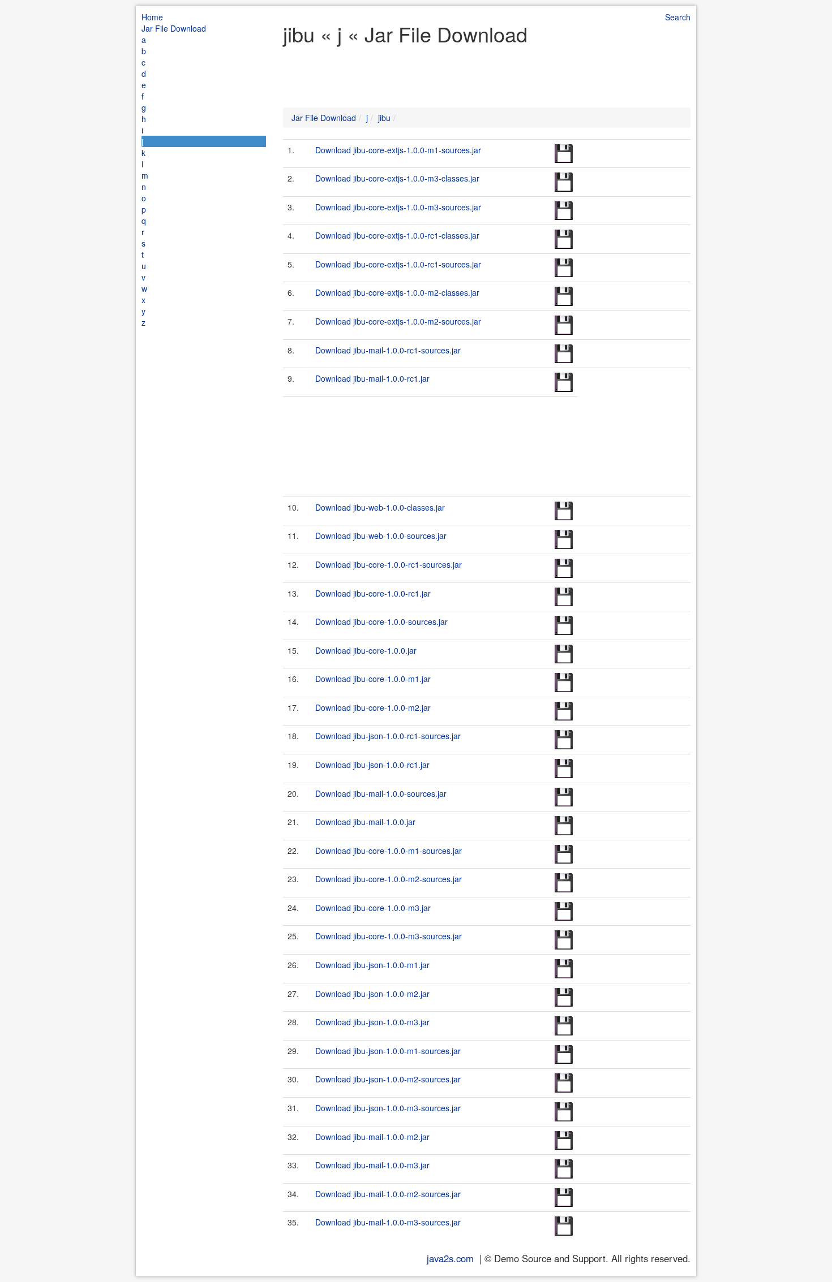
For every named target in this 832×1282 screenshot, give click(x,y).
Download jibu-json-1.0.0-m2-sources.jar (388, 1079)
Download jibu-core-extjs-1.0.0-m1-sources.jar (398, 150)
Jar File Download (173, 28)
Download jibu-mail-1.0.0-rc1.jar (372, 378)
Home (152, 17)
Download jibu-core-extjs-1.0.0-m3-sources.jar (398, 207)
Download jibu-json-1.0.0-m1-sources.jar (388, 1050)
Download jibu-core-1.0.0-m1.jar (373, 678)
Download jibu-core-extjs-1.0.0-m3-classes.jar (397, 178)
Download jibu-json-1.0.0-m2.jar (372, 993)
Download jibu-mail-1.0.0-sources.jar (381, 793)
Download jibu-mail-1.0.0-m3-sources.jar (388, 1222)
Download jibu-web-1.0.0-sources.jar (381, 535)
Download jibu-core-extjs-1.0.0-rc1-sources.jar (398, 264)
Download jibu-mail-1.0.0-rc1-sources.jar (388, 350)
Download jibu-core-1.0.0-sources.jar (381, 621)
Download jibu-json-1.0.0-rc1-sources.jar (388, 735)
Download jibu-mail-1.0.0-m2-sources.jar (388, 1193)
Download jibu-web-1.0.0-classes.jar (380, 507)
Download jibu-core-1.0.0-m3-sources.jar (388, 936)
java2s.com (450, 1258)
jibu (384, 117)
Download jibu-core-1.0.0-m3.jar (373, 907)
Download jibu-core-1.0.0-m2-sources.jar (388, 878)
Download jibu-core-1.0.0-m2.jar (373, 707)
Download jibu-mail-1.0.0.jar (365, 821)
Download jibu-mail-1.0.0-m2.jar (372, 1136)
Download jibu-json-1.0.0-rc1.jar (372, 764)
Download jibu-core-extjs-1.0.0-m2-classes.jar (397, 292)
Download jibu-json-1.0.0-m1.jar (372, 964)
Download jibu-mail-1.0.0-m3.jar (372, 1165)
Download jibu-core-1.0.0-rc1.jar (373, 593)
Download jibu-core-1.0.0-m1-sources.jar (388, 850)
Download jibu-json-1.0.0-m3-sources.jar (388, 1107)
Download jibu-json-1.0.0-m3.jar (372, 1022)
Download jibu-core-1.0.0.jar (366, 650)
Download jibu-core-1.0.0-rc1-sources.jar (388, 564)
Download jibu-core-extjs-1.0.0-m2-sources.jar (398, 321)
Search (678, 17)
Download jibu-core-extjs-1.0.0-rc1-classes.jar (397, 235)
